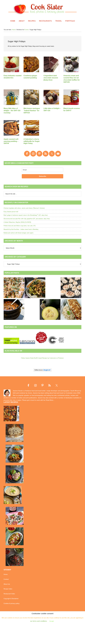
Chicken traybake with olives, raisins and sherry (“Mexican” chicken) (24, 208)
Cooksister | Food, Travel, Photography (42, 9)
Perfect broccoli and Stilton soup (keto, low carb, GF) (20, 225)
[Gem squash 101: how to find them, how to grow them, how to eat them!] (50, 309)
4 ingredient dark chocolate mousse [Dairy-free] (51, 78)
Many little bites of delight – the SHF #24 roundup (12, 111)
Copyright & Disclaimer (11, 598)
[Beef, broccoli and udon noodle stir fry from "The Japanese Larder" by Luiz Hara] (35, 288)
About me (7, 584)
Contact (6, 579)
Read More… (50, 400)
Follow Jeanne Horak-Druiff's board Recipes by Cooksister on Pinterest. (42, 358)
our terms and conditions (38, 621)
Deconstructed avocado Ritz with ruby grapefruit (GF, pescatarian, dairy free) (27, 218)
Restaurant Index (9, 594)
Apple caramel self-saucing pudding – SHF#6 (11, 141)
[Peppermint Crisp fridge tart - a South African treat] (14, 288)
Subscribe (42, 176)
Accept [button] (51, 621)
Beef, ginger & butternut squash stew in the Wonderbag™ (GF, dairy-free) (26, 215)
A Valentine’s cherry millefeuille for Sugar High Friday (32, 141)
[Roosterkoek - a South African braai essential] (71, 288)
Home (6, 574)
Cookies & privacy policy (11, 603)
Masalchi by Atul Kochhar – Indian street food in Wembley (21, 229)
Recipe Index (8, 589)
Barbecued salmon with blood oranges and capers (18, 233)
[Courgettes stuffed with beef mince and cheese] (71, 309)
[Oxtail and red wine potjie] (14, 309)
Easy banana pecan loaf (11, 211)
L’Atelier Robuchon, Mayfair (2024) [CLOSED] (17, 222)
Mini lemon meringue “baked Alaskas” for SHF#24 (32, 111)
